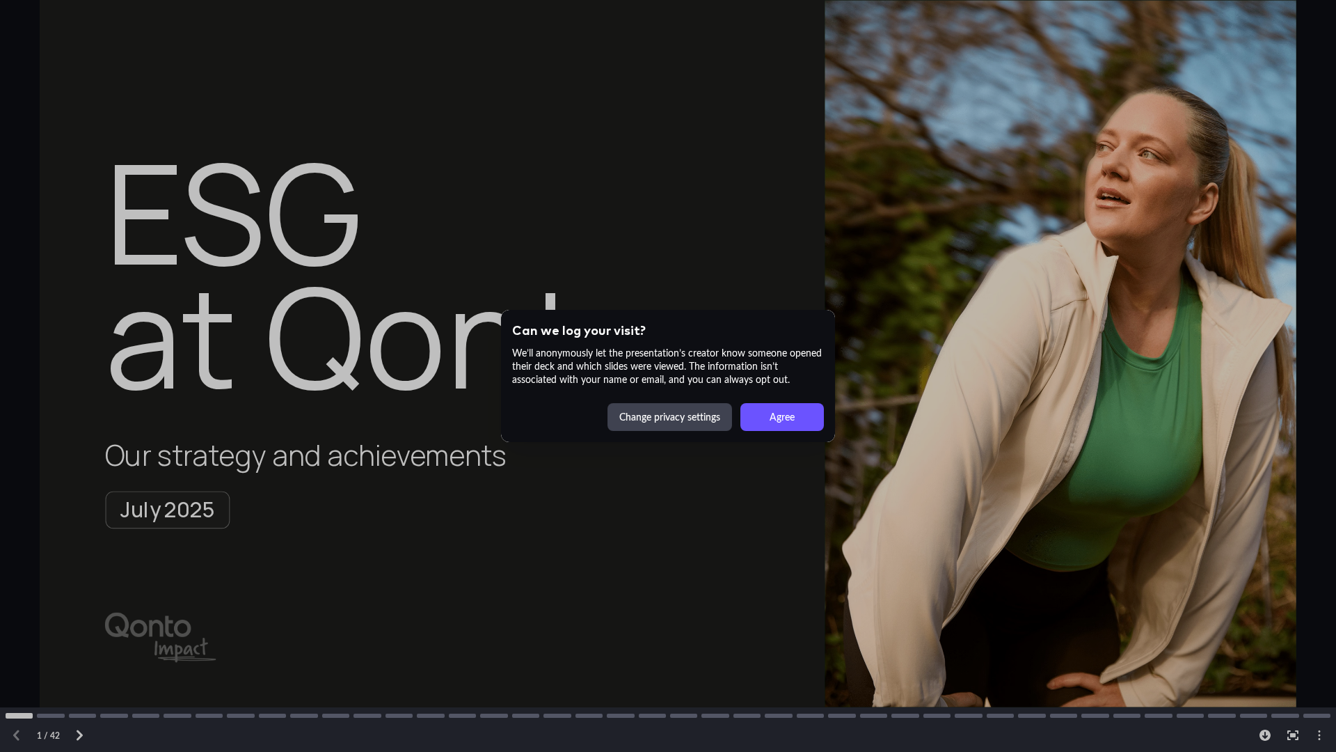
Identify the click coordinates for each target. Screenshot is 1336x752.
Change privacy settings (669, 417)
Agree (782, 417)
